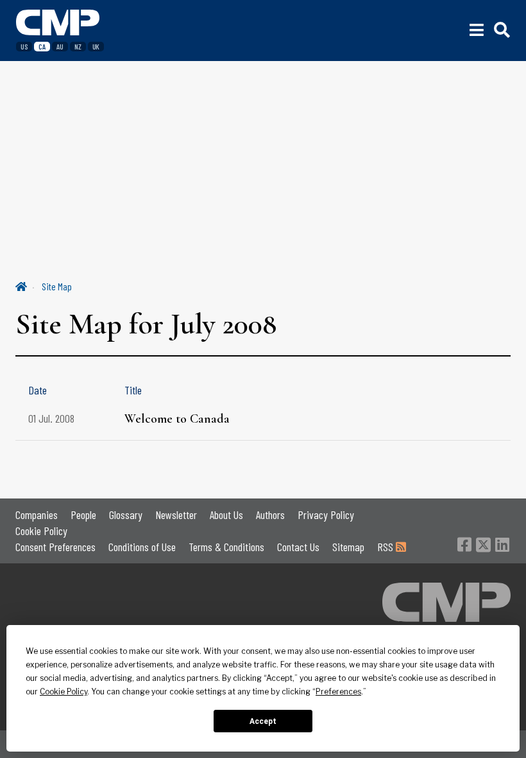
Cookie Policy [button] (63, 691)
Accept (263, 721)
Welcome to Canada (177, 419)
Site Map (57, 286)
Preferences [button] (338, 691)
